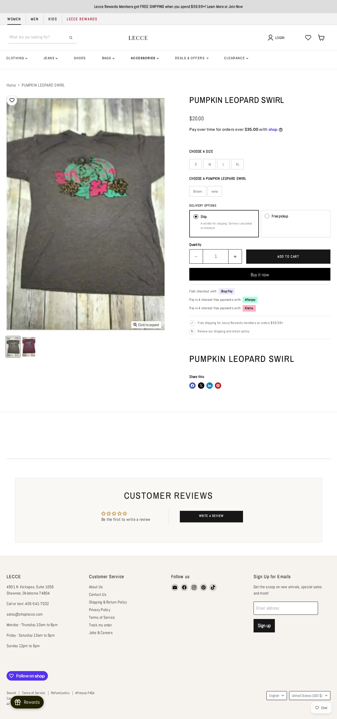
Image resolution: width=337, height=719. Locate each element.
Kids (52, 19)
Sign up (264, 625)
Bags (107, 58)
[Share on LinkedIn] (209, 385)
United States (307, 695)
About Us (96, 586)
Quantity (195, 244)
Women (14, 19)
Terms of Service (102, 617)
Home (11, 85)
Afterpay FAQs (85, 693)
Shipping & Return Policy (108, 602)
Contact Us (97, 594)
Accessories (144, 58)
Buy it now (260, 275)
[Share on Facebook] (192, 385)
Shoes (80, 58)
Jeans (50, 58)
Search (11, 693)
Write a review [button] (211, 516)
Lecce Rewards (82, 19)
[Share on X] (201, 385)
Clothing (15, 58)
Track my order (100, 624)
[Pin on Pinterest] (218, 385)
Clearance (235, 58)
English (274, 695)
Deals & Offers (190, 58)
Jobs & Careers (101, 632)
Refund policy (60, 693)
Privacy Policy (99, 609)
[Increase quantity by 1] (235, 256)
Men (35, 19)
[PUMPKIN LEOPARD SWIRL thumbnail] (13, 346)
